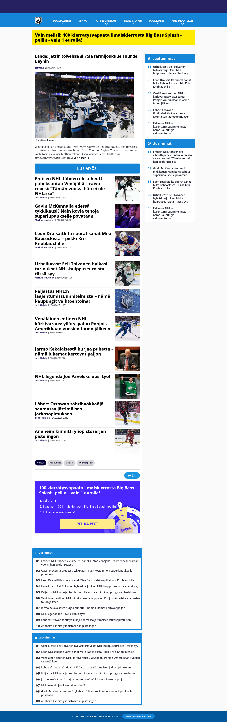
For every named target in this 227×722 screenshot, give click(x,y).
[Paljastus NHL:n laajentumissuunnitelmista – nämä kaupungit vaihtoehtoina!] (127, 301)
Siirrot (83, 20)
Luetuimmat (46, 637)
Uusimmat (45, 552)
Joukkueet (156, 20)
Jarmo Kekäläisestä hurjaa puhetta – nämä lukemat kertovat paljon (74, 351)
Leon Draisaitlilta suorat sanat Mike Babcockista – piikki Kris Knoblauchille (74, 238)
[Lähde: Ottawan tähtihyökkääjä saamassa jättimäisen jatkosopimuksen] (127, 413)
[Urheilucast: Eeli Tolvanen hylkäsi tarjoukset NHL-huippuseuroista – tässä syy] (127, 273)
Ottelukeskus (106, 20)
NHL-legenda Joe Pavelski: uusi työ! (72, 376)
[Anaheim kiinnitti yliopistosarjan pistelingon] (127, 441)
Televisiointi (133, 20)
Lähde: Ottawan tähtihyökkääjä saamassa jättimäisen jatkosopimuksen (69, 409)
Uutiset (69, 462)
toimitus (39, 67)
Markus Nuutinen (44, 219)
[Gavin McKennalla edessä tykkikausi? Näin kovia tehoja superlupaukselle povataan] (127, 216)
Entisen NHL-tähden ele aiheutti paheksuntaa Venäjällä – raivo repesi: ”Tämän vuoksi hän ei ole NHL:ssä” (70, 186)
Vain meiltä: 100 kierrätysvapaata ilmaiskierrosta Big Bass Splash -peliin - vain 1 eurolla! (108, 37)
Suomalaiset (62, 20)
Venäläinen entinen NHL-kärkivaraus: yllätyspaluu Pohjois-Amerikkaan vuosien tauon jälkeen (72, 324)
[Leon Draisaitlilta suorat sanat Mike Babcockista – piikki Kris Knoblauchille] (127, 243)
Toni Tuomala (42, 417)
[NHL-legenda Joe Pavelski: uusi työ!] (127, 386)
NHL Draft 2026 (182, 20)
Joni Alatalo (41, 197)
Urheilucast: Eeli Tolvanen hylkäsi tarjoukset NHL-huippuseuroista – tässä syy (71, 269)
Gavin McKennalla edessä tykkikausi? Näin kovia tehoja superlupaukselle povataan (67, 211)
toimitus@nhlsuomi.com (138, 716)
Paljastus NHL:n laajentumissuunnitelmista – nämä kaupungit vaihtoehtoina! (72, 296)
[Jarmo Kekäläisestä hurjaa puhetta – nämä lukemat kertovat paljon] (127, 359)
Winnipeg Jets (86, 462)
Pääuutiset (55, 462)
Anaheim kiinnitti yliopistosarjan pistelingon (70, 433)
